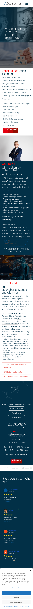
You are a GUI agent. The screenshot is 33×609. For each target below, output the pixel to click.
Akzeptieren (16, 593)
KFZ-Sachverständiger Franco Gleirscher (15, 365)
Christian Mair (13, 530)
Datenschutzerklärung (8, 606)
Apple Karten (16, 413)
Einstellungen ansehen (16, 602)
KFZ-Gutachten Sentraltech (13, 372)
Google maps (16, 417)
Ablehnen (16, 597)
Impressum (27, 606)
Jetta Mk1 (12, 510)
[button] (30, 570)
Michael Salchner (14, 551)
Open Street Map (16, 409)
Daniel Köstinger (13, 489)
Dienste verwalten (16, 588)
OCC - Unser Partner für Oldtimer (16, 377)
